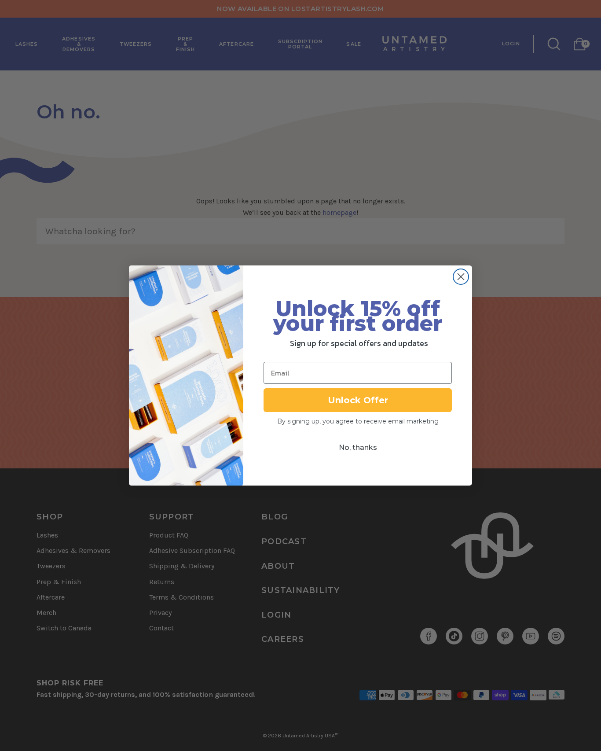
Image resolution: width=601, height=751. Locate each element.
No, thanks (358, 447)
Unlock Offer (358, 400)
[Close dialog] (461, 276)
